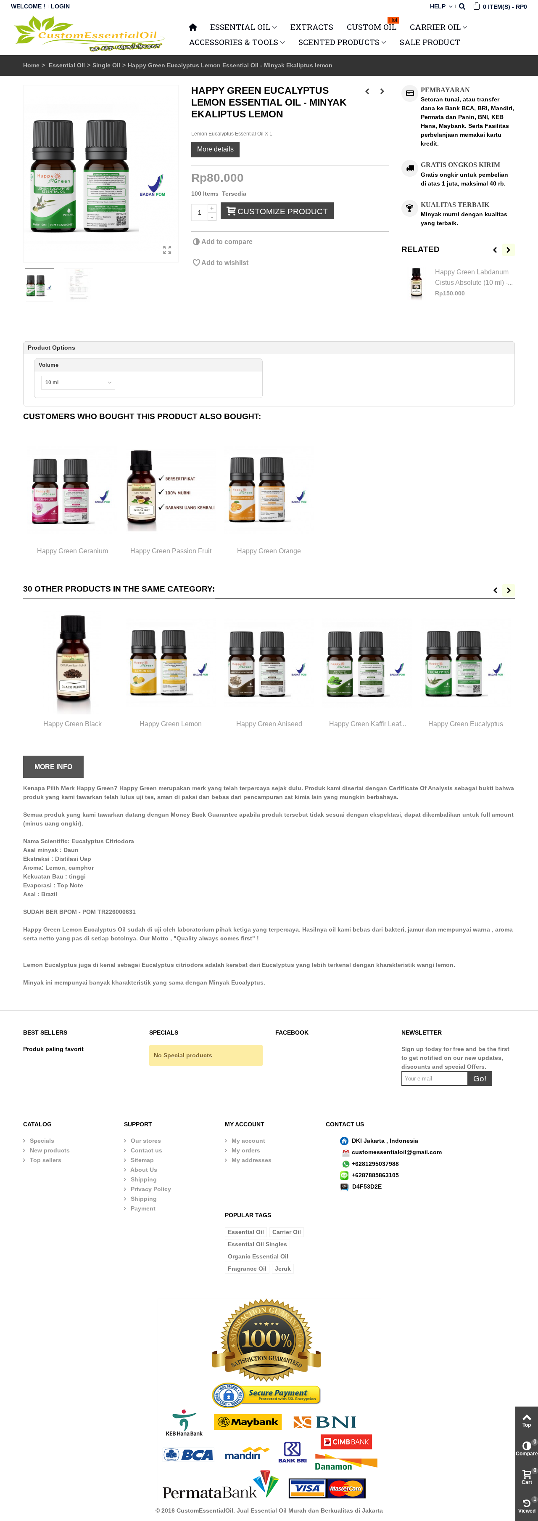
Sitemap (141, 1160)
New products (49, 1150)
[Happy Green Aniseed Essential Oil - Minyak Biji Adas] (269, 662)
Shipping (143, 1179)
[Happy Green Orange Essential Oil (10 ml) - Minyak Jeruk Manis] (269, 490)
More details (215, 149)
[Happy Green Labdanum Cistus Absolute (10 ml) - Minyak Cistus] (416, 283)
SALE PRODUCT (430, 42)
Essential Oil (246, 1232)
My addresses (251, 1160)
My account (247, 1140)
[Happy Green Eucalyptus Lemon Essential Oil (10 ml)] (101, 173)
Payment (142, 1208)
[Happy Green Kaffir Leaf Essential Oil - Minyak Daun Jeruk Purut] (367, 662)
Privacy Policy (150, 1189)
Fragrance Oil (247, 1268)
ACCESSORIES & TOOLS (233, 42)
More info (53, 766)
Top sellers (44, 1160)
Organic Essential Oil (258, 1256)
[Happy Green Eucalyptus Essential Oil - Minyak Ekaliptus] (466, 662)
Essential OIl (67, 65)
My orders (245, 1150)
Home (31, 65)
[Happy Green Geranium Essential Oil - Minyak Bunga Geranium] (72, 490)
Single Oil (106, 65)
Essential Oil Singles (257, 1244)
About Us (143, 1169)
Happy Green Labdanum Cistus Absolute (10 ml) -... (474, 277)
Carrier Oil (286, 1232)
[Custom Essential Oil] (90, 33)
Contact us (145, 1150)
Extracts (311, 26)
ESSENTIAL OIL (240, 26)
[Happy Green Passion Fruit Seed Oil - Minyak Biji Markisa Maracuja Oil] (171, 490)
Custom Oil (372, 25)
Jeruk (283, 1268)
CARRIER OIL (435, 26)
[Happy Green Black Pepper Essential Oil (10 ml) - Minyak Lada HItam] (72, 662)
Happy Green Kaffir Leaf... (367, 723)
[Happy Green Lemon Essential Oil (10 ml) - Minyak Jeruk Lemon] (171, 662)
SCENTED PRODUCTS (339, 42)
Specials (41, 1140)
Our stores (145, 1140)
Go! (479, 1078)
